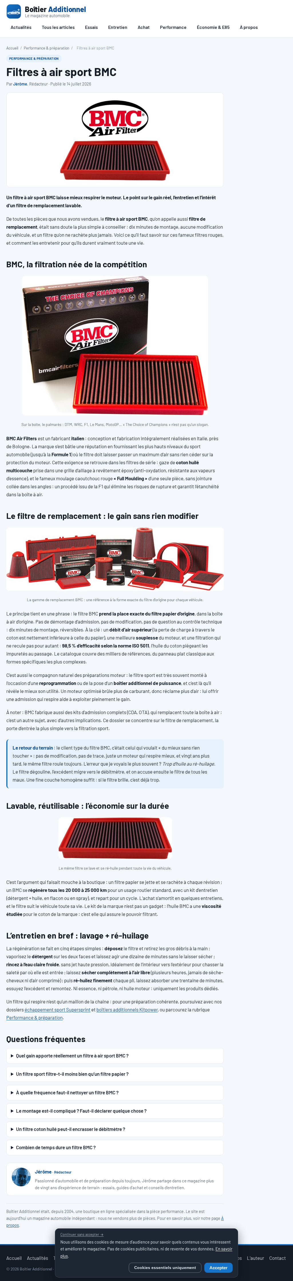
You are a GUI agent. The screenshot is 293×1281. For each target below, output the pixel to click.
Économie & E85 (213, 27)
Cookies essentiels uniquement (165, 1268)
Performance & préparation (46, 47)
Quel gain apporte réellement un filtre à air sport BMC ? (72, 1055)
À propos (249, 27)
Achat (144, 27)
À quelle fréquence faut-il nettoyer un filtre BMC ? (67, 1092)
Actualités (21, 27)
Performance (173, 27)
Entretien (117, 27)
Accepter (218, 1268)
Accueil (12, 47)
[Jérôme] (21, 1177)
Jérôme (20, 83)
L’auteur (255, 1258)
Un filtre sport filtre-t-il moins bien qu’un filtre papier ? (72, 1074)
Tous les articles (58, 27)
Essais (91, 27)
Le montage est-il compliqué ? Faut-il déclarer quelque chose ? (81, 1110)
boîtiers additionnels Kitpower (127, 1009)
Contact (277, 1258)
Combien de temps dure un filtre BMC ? (56, 1147)
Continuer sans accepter (82, 1234)
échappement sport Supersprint (57, 1009)
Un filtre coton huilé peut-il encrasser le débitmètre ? (70, 1129)
